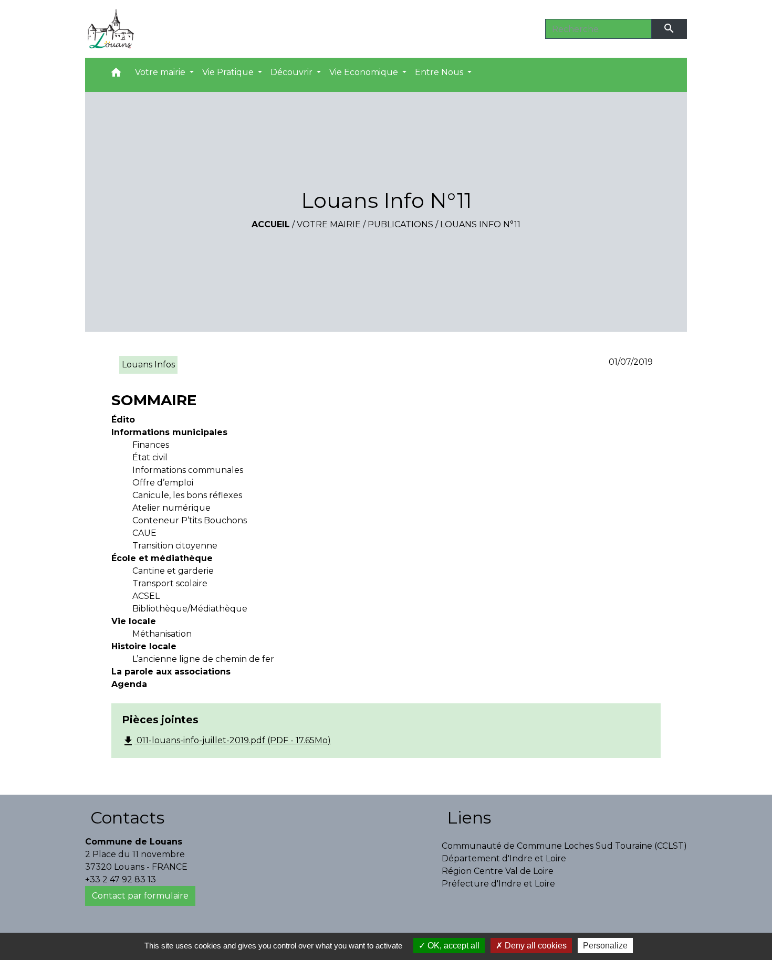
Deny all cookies (535, 945)
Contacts (127, 817)
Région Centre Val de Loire (498, 871)
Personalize (605, 945)
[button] (116, 75)
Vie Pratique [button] (229, 72)
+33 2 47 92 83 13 (120, 879)
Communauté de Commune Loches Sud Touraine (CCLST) (564, 846)
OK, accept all (452, 945)
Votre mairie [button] (161, 72)
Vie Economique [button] (364, 72)
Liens (469, 817)
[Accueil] (111, 28)
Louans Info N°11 (480, 224)
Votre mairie (329, 224)
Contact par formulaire (140, 896)
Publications (400, 224)
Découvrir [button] (292, 72)
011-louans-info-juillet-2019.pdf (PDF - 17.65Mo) (226, 741)
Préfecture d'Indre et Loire (498, 884)
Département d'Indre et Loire (504, 858)
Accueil (271, 224)
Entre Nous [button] (440, 72)
